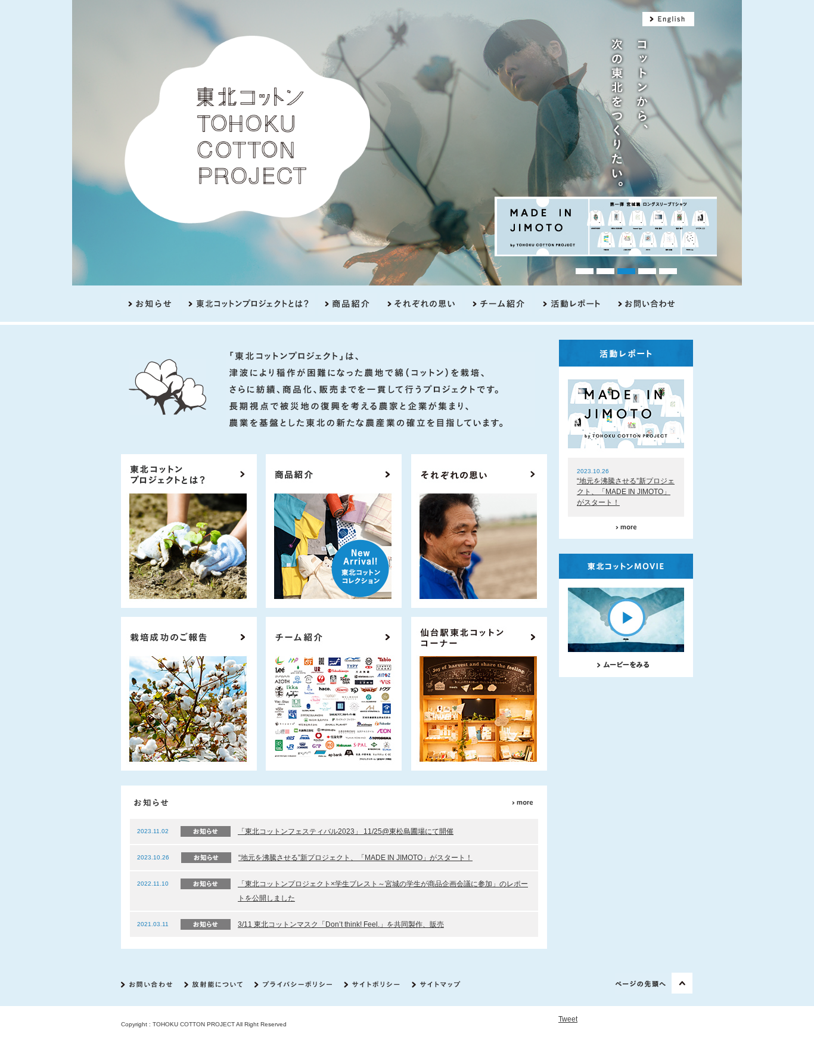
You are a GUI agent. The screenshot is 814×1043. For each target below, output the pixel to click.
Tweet (567, 1019)
